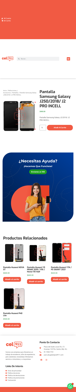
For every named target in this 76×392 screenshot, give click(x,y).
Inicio (5, 90)
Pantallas (15, 93)
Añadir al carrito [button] (12, 279)
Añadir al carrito (60, 128)
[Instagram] (46, 360)
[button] (68, 58)
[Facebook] (41, 360)
